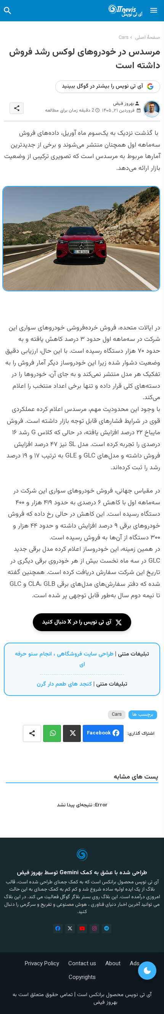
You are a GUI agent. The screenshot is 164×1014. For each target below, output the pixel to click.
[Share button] (32, 733)
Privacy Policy (42, 964)
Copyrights (82, 978)
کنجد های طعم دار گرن (64, 684)
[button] (7, 10)
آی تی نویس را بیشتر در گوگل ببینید (102, 86)
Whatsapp (52, 733)
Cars (124, 37)
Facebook (99, 733)
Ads (135, 964)
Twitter (72, 733)
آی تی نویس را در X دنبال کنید (76, 622)
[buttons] (58, 928)
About (113, 964)
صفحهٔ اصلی (147, 37)
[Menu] (153, 10)
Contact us (82, 964)
